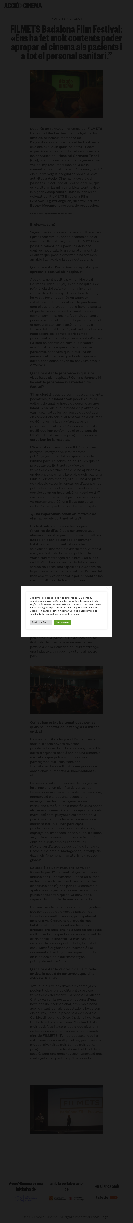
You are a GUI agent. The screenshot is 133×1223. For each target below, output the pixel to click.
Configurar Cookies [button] (41, 622)
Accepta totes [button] (62, 622)
